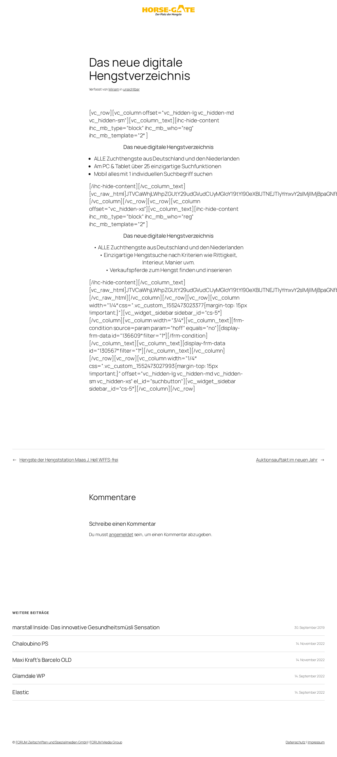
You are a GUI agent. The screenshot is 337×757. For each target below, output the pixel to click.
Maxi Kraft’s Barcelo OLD (42, 660)
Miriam (114, 89)
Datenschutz (295, 742)
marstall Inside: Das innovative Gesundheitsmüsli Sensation (86, 627)
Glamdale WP (28, 676)
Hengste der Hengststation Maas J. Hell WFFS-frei (68, 460)
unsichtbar (131, 89)
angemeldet (121, 534)
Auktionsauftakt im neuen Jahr (287, 460)
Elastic (20, 692)
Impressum (316, 742)
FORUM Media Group (106, 742)
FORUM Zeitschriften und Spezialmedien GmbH (52, 742)
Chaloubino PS (30, 644)
